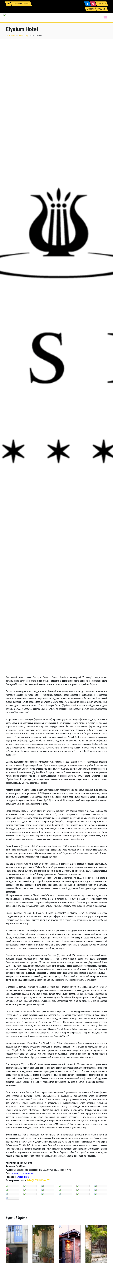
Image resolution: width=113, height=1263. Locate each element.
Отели (21, 35)
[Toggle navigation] (105, 18)
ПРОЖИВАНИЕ (11, 35)
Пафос (27, 35)
